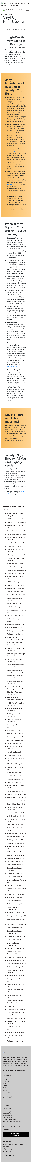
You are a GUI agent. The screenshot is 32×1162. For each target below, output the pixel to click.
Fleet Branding (7, 1117)
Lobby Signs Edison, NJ (14, 755)
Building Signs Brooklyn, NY (16, 585)
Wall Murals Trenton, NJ (14, 904)
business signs (11, 151)
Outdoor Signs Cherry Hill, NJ (16, 804)
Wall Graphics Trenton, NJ (15, 900)
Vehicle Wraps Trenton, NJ (15, 894)
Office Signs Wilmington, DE (16, 948)
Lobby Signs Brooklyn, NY (15, 607)
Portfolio (5, 1086)
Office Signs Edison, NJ (14, 764)
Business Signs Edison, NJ (15, 737)
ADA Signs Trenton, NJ (14, 852)
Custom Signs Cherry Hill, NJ (16, 801)
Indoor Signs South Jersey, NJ (16, 1006)
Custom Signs (7, 1115)
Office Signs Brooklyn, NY (15, 615)
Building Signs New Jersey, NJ (16, 522)
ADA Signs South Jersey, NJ (16, 975)
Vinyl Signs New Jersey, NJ (15, 567)
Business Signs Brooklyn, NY (16, 588)
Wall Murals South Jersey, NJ (16, 1041)
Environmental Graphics (10, 1119)
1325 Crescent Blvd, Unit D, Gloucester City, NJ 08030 (15, 1145)
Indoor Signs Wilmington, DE (16, 936)
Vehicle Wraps (7, 1113)
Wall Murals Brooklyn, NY (15, 634)
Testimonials (7, 1088)
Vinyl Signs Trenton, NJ (14, 897)
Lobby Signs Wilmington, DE (16, 940)
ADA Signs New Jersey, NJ (15, 519)
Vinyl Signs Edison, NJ (14, 776)
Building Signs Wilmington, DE (16, 916)
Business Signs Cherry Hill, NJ (16, 797)
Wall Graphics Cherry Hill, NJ (16, 840)
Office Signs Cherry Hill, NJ (15, 824)
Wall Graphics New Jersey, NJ (16, 570)
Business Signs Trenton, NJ (15, 858)
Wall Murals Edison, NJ (14, 782)
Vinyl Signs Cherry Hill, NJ (15, 836)
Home (5, 1079)
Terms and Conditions (10, 1098)
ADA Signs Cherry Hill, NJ (15, 791)
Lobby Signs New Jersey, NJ (16, 546)
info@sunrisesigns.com (18, 3)
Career (5, 1090)
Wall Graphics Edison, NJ (15, 779)
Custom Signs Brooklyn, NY (15, 591)
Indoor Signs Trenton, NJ (14, 873)
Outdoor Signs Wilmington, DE (16, 928)
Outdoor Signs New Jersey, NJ (16, 534)
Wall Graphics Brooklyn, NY (15, 631)
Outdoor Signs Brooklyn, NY (16, 595)
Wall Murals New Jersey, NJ (15, 573)
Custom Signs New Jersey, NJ (16, 531)
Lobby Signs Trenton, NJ (14, 877)
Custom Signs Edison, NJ (15, 740)
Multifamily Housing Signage (12, 1121)
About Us (6, 1081)
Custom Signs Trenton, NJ (15, 861)
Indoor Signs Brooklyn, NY (15, 603)
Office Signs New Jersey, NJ (16, 555)
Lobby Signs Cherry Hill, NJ (15, 816)
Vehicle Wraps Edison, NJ (15, 773)
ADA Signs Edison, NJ (14, 730)
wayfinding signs (12, 366)
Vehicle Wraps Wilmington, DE (16, 957)
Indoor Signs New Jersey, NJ (16, 543)
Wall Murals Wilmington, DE (15, 967)
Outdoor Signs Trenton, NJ (15, 865)
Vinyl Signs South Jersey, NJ (16, 1032)
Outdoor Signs (7, 1111)
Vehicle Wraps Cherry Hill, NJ (16, 833)
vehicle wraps (17, 329)
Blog (4, 1083)
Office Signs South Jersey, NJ (16, 1018)
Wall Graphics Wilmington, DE (16, 963)
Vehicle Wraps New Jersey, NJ (16, 563)
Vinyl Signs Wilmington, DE (15, 960)
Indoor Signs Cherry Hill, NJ (15, 813)
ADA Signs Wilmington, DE (15, 912)
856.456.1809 (7, 1152)
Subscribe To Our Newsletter (16, 1134)
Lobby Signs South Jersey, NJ (16, 1009)
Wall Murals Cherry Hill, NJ (15, 843)
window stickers (12, 184)
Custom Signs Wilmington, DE (16, 924)
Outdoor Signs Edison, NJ (15, 743)
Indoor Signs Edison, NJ (14, 752)
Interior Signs (7, 1108)
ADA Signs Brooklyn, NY (14, 582)
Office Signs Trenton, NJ (14, 885)
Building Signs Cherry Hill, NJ (16, 794)
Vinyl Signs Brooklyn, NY (15, 627)
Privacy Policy (7, 1096)
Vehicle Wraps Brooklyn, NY (16, 624)
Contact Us (6, 14)
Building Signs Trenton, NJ (15, 855)
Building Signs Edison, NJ (15, 733)
